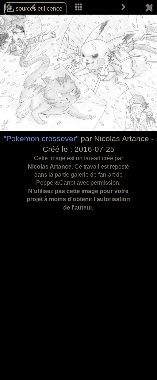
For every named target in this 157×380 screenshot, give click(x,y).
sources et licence (39, 8)
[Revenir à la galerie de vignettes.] (149, 9)
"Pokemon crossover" (41, 138)
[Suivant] (123, 7)
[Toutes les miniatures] (78, 7)
